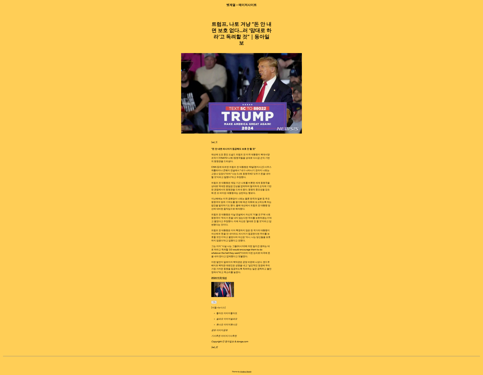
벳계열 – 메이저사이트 (241, 5)
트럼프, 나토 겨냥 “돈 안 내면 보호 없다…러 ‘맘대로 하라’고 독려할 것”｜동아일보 (242, 33)
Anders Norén (245, 372)
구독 (214, 302)
